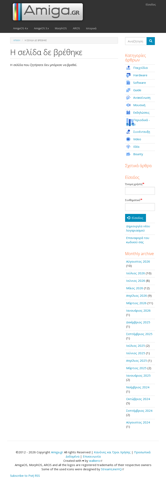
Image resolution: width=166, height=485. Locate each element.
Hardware (140, 75)
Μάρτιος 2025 (136, 368)
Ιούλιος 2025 (135, 346)
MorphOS (61, 28)
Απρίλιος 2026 (136, 295)
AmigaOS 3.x (41, 28)
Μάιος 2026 (134, 288)
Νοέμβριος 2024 (137, 387)
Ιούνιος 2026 (135, 281)
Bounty (138, 154)
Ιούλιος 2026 (135, 273)
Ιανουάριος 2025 (138, 375)
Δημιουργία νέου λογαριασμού (138, 228)
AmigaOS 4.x (20, 28)
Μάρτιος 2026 (136, 303)
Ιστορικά (91, 28)
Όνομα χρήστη (133, 184)
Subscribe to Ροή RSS (25, 475)
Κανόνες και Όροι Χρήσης (112, 452)
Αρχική (16, 40)
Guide (137, 90)
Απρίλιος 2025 (136, 360)
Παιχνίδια (140, 68)
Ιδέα (136, 147)
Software (139, 83)
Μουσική (139, 105)
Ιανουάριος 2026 (138, 310)
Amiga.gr (57, 452)
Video (137, 139)
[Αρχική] (49, 12)
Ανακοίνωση (141, 97)
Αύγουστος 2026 (138, 261)
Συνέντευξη (141, 132)
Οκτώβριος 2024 (138, 399)
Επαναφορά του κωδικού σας (137, 240)
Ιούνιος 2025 (135, 353)
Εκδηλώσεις (141, 112)
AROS (76, 28)
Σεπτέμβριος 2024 (139, 411)
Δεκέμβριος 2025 (138, 322)
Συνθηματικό (132, 200)
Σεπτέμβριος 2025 (139, 334)
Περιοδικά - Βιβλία (138, 122)
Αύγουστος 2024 (138, 422)
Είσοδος (151, 4)
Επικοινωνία (92, 456)
